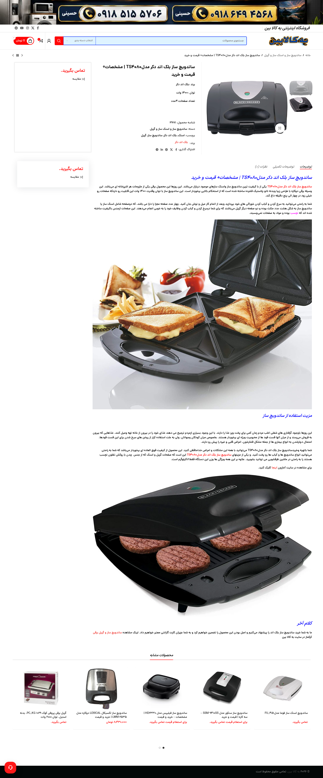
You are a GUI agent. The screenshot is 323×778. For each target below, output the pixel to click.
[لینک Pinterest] (16, 28)
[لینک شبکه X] (32, 28)
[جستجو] (59, 40)
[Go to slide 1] (163, 748)
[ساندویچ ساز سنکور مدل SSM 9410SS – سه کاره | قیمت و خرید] (222, 688)
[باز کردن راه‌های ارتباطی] (10, 767)
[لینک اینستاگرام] (27, 28)
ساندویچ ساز (155, 136)
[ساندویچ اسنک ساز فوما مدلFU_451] (282, 688)
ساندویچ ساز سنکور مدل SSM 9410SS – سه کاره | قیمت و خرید (224, 715)
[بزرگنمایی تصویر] (280, 128)
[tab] (306, 167)
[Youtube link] (22, 28)
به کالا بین (294, 772)
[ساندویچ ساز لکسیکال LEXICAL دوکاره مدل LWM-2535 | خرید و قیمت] (101, 688)
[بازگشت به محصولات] (17, 55)
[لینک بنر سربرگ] (161, 12)
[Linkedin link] (162, 150)
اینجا (275, 468)
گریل (143, 136)
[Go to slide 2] (160, 748)
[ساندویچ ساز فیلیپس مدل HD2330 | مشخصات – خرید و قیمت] (161, 688)
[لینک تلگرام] (157, 150)
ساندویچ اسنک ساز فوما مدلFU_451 (286, 713)
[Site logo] (288, 41)
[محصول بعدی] (13, 55)
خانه (308, 55)
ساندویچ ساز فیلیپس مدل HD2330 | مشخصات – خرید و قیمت (165, 715)
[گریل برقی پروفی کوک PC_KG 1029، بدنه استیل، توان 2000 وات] (41, 688)
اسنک (181, 136)
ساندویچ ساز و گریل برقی (107, 633)
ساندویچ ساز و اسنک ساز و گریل (282, 55)
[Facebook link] (38, 28)
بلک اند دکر (170, 136)
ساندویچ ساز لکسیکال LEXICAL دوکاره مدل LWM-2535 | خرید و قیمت (101, 715)
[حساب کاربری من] (49, 41)
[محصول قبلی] (22, 55)
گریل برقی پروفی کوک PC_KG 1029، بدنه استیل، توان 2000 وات (43, 715)
